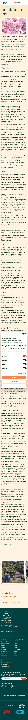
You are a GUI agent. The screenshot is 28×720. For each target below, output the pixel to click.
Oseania (15, 655)
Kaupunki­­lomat (4, 649)
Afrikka (15, 643)
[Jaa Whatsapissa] (10, 596)
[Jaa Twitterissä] (6, 596)
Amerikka (16, 645)
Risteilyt (3, 658)
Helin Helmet (4, 641)
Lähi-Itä (15, 653)
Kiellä (14, 385)
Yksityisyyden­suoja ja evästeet (14, 697)
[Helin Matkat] (4, 2)
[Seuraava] (26, 564)
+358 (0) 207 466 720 (8, 625)
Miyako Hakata (12, 79)
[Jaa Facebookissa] (3, 596)
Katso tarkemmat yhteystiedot (7, 634)
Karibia (15, 651)
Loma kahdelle (4, 651)
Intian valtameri (17, 649)
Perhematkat (4, 655)
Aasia (15, 641)
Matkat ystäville (4, 653)
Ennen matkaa (13, 695)
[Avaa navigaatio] (25, 2)
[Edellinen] (1, 564)
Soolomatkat (4, 664)
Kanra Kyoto (13, 259)
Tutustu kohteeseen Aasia (9, 602)
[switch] (25, 360)
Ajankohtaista (6, 695)
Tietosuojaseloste (21, 695)
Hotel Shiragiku (20, 194)
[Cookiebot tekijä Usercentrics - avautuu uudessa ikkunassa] (21, 334)
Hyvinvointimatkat (5, 643)
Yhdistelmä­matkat (5, 666)
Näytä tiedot (21, 373)
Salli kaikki (14, 377)
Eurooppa (16, 647)
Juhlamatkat (4, 647)
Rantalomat (3, 657)
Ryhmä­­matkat (4, 660)
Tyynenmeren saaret (18, 657)
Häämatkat (3, 645)
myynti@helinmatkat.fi (6, 622)
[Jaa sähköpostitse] (14, 596)
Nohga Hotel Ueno (11, 313)
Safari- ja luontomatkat (6, 662)
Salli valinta (14, 381)
